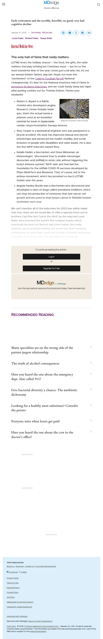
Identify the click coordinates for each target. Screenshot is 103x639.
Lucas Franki (18, 38)
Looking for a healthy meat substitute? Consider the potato (44, 407)
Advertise (20, 566)
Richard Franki (32, 38)
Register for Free (51, 268)
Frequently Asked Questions (19, 607)
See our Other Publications (40, 621)
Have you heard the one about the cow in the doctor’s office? (42, 434)
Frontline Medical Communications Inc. (41, 626)
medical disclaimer (38, 631)
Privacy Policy (13, 578)
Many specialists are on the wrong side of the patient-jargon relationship (42, 349)
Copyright (11, 626)
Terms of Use (12, 583)
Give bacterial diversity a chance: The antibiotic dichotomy (44, 392)
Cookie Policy (13, 592)
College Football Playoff (49, 78)
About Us (11, 566)
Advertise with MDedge (17, 616)
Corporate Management (45, 566)
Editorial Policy (13, 587)
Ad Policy (11, 597)
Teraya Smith (46, 38)
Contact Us (29, 566)
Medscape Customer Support (20, 602)
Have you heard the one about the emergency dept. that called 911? (42, 376)
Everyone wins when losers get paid (35, 421)
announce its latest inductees (29, 86)
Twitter (23, 572)
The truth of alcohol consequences (35, 363)
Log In (51, 256)
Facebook (13, 572)
